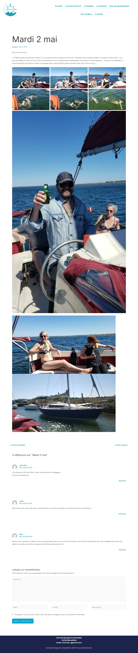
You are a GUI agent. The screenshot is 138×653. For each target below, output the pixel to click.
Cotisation (101, 6)
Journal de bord (73, 6)
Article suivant (121, 445)
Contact (99, 14)
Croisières (89, 6)
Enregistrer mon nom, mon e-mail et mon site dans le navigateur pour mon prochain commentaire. (50, 615)
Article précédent (17, 445)
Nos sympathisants (119, 6)
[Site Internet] (108, 608)
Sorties (14, 47)
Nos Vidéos (86, 14)
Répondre (122, 481)
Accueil (58, 6)
